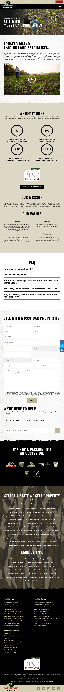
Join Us (50, 2)
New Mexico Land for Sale (13, 530)
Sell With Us (28, 2)
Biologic (6, 638)
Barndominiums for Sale (18, 559)
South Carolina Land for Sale (32, 538)
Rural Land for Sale (35, 573)
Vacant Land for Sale (30, 577)
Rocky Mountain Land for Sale (43, 607)
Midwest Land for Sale (41, 614)
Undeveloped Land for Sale (13, 577)
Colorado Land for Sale (33, 512)
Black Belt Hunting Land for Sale (44, 604)
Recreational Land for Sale (28, 570)
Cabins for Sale (33, 559)
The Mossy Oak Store (11, 652)
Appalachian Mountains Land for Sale (46, 618)
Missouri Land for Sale (15, 527)
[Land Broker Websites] (49, 681)
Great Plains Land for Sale (42, 609)
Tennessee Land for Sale (17, 541)
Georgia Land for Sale (10, 516)
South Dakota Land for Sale (52, 538)
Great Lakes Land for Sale (42, 616)
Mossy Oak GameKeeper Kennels (14, 643)
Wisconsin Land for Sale (33, 545)
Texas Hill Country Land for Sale (44, 602)
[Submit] (57, 430)
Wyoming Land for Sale (50, 545)
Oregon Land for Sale (47, 534)
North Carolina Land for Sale (50, 530)
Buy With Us (40, 2)
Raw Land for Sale (12, 570)
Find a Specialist (35, 420)
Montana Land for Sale (31, 527)
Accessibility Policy (43, 678)
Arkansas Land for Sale (47, 509)
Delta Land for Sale (40, 626)
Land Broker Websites (39, 681)
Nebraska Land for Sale (48, 527)
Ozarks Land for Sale (40, 611)
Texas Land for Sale (33, 541)
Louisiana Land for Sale (48, 520)
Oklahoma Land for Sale (31, 534)
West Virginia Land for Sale (15, 545)
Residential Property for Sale (48, 570)
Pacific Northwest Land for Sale (44, 623)
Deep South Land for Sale (42, 621)
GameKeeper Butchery (11, 647)
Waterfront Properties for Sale (49, 577)
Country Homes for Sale (18, 563)
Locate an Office (12, 420)
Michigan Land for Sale (14, 523)
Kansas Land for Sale (15, 520)
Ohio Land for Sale (15, 534)
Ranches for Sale (49, 566)
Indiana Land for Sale (40, 516)
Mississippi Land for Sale (49, 523)
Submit (32, 400)
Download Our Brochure (32, 187)
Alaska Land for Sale (31, 509)
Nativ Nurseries (9, 640)
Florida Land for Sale (48, 512)
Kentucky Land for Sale (31, 520)
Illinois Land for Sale (25, 516)
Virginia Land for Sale (48, 541)
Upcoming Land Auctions (12, 626)
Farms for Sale (48, 563)
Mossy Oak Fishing (10, 650)
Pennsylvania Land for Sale (12, 538)
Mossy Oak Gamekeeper (11, 636)
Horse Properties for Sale (17, 566)
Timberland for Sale (49, 573)
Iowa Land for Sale (55, 516)
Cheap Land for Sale (46, 559)
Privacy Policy (54, 394)
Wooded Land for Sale (32, 581)
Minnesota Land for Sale (31, 523)
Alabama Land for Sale (16, 509)
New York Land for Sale (31, 530)
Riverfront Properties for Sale (17, 573)
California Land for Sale (16, 512)
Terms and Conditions (21, 678)
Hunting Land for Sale (35, 566)
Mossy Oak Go (8, 645)
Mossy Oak (7, 633)
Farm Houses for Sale (35, 563)
